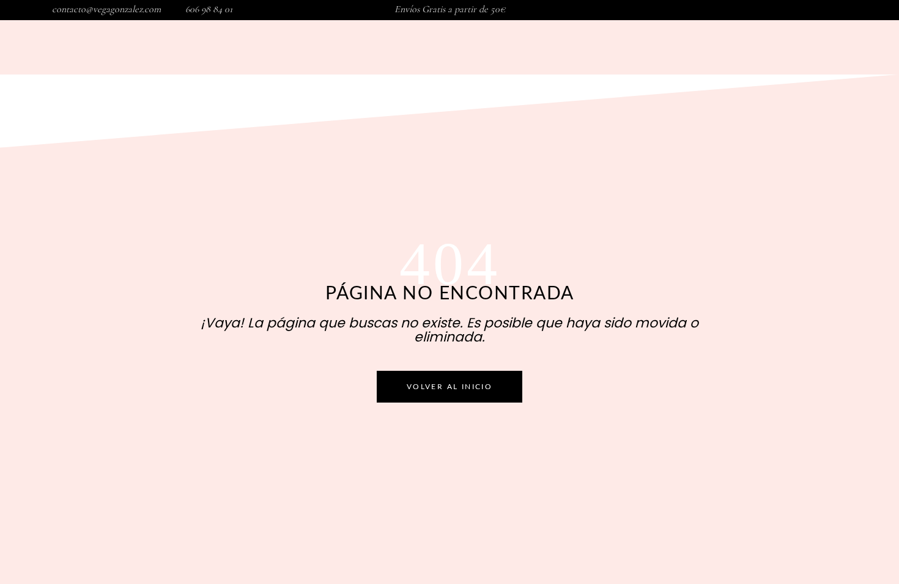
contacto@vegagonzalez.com (106, 9)
